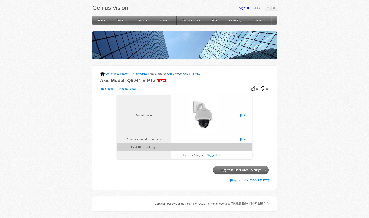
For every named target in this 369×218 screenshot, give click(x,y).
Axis (170, 73)
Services (143, 20)
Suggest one (214, 155)
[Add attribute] (127, 88)
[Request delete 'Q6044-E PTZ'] (249, 180)
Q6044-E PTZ (191, 73)
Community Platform (117, 73)
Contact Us (259, 20)
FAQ (214, 20)
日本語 (257, 7)
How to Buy (235, 20)
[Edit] (243, 115)
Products (122, 20)
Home (101, 20)
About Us (165, 20)
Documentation (191, 20)
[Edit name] (107, 88)
